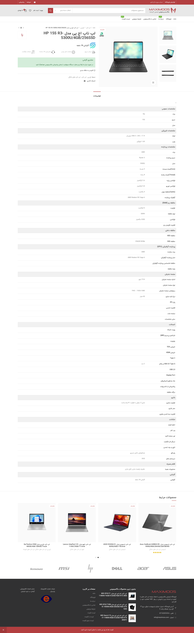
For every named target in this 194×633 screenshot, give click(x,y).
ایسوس (163, 549)
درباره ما (92, 601)
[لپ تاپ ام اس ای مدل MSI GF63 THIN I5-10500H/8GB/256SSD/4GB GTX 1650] (132, 607)
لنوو (83, 549)
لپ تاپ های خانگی (74, 77)
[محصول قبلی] (23, 28)
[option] (167, 35)
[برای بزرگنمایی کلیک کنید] (153, 82)
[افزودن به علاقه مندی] (140, 511)
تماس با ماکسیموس (89, 605)
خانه (93, 28)
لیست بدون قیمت (88, 621)
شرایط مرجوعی (90, 609)
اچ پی (82, 28)
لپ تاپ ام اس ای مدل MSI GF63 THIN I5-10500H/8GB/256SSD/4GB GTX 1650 (113, 606)
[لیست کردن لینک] (157, 613)
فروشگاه (92, 597)
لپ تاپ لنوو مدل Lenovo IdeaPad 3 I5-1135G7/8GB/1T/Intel (77, 545)
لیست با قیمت (89, 617)
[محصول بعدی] (19, 28)
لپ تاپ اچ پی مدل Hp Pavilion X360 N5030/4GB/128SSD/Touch (37, 545)
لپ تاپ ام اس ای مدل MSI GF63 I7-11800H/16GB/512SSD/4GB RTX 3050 (113, 594)
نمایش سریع (140, 506)
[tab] (97, 94)
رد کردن (3, 630)
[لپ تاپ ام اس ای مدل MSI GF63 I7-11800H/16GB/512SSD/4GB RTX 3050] (132, 596)
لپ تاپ (88, 28)
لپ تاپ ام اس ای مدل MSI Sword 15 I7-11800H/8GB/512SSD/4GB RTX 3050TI (113, 617)
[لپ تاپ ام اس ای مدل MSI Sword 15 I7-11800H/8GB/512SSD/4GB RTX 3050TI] (132, 618)
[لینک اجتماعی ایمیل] (34, 2)
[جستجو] (50, 10)
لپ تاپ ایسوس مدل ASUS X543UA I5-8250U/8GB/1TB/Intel (117, 545)
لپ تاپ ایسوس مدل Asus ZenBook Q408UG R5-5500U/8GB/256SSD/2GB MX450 (157, 545)
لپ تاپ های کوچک (28, 549)
